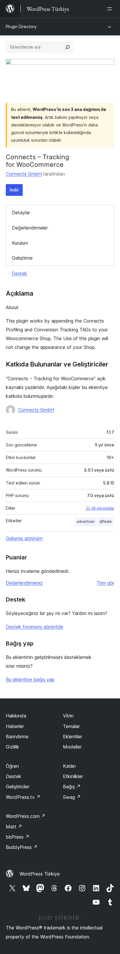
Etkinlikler (73, 776)
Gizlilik (12, 747)
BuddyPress (22, 847)
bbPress (17, 837)
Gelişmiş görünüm (24, 538)
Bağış (72, 786)
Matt (14, 827)
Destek (19, 273)
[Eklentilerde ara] (67, 47)
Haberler (15, 726)
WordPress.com (25, 816)
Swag (72, 797)
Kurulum (20, 243)
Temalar (71, 726)
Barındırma (17, 736)
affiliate (105, 521)
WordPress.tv (23, 797)
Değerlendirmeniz (24, 583)
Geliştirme (22, 258)
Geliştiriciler (17, 786)
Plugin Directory (21, 26)
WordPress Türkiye (40, 874)
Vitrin (68, 716)
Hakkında (16, 716)
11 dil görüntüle (100, 508)
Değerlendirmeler (30, 228)
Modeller (72, 747)
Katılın (69, 766)
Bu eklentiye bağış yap (30, 679)
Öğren (12, 766)
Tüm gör (105, 583)
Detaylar (21, 212)
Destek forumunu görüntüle (34, 627)
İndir (14, 189)
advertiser (86, 521)
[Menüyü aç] (110, 9)
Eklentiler (72, 736)
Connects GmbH (24, 174)
